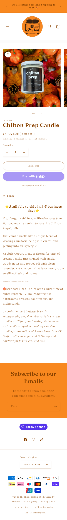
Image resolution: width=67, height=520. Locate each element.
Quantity (8, 145)
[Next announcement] (60, 6)
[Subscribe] (55, 406)
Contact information (35, 512)
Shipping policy (45, 507)
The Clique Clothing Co (31, 497)
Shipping (20, 139)
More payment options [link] (33, 185)
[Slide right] (42, 113)
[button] (7, 26)
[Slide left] (25, 113)
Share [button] (10, 195)
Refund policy (30, 501)
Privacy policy (48, 501)
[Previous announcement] (7, 6)
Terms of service (25, 507)
